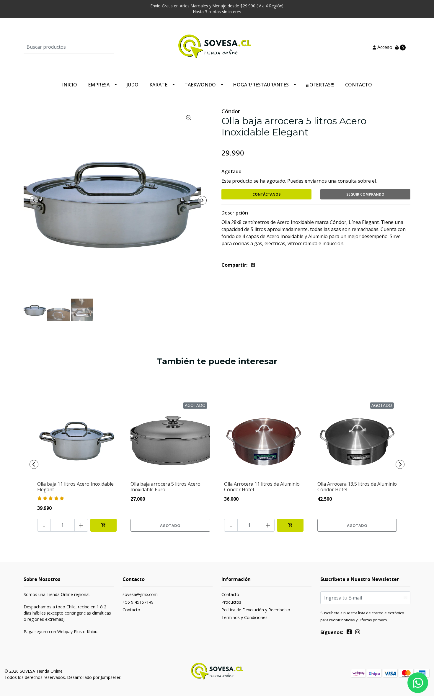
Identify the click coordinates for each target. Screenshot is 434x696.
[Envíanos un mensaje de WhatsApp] (417, 682)
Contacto (358, 84)
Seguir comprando (365, 194)
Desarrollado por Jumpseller (93, 677)
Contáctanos (266, 194)
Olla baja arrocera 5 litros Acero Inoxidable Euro (165, 487)
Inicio (69, 84)
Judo (132, 84)
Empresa (99, 84)
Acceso (384, 47)
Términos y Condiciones (244, 617)
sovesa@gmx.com (140, 594)
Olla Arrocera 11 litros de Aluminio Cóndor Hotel (262, 487)
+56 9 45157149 (138, 602)
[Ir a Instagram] (357, 633)
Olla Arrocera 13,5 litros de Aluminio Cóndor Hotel (357, 487)
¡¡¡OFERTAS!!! (320, 84)
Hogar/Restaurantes (261, 84)
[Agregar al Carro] (103, 525)
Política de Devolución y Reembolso (255, 610)
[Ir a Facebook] (349, 633)
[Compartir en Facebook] (253, 265)
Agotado (231, 171)
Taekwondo (200, 84)
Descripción (234, 212)
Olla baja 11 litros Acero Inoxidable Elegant (75, 487)
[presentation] (34, 200)
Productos (231, 602)
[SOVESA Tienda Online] (217, 46)
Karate (158, 84)
